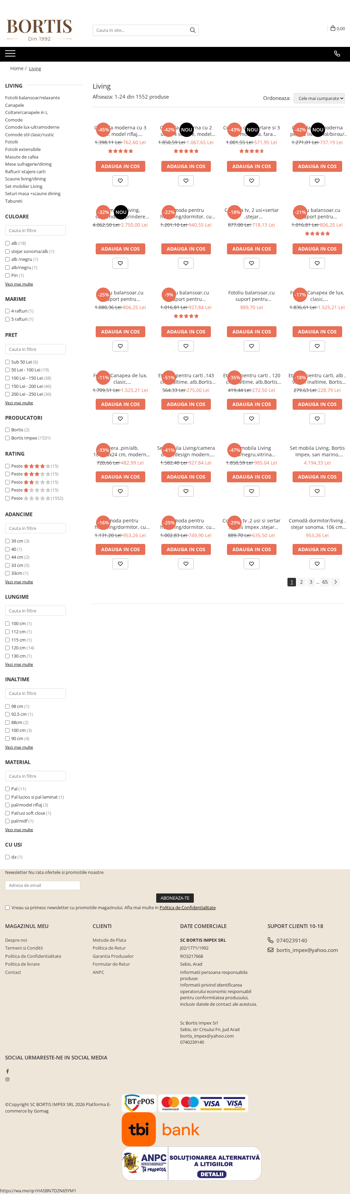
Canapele (14, 105)
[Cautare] (193, 30)
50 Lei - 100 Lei (25, 370)
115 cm (18, 640)
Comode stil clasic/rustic (29, 134)
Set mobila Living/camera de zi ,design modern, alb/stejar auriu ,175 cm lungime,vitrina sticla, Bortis (186, 451)
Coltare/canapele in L (26, 112)
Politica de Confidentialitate (188, 907)
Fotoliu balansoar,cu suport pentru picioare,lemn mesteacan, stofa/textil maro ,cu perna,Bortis (252, 295)
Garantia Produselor (113, 956)
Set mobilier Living (23, 186)
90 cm (17, 738)
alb (14, 243)
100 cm (18, 623)
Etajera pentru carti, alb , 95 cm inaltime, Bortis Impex (317, 378)
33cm (16, 573)
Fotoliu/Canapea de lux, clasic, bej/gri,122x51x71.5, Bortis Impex (120, 378)
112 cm (18, 631)
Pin (14, 275)
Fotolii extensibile (23, 149)
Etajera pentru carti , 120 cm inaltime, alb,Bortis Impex (251, 378)
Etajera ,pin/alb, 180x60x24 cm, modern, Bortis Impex (120, 451)
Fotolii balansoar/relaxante (32, 97)
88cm (16, 722)
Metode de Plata (109, 940)
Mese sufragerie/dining (28, 164)
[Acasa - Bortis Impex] (39, 30)
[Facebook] (7, 1071)
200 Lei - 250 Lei (27, 394)
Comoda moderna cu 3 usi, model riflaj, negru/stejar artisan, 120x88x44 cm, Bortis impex (120, 130)
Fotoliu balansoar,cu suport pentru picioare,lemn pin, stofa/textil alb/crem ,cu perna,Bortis (317, 213)
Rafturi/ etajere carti (25, 171)
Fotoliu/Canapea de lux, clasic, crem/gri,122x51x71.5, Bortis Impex (317, 295)
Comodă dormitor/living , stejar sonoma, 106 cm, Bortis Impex (317, 523)
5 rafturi (19, 319)
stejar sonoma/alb (29, 251)
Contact (13, 972)
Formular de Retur (111, 964)
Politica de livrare (22, 964)
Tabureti (13, 201)
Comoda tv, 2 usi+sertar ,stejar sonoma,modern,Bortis (252, 213)
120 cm (18, 648)
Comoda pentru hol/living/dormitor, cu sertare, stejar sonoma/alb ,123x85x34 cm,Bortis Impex (120, 523)
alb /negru (21, 259)
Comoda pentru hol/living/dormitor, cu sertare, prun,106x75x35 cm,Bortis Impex (186, 523)
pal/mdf (19, 821)
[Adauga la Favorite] (120, 180)
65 (325, 582)
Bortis (17, 430)
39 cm (17, 541)
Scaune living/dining (25, 179)
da (13, 857)
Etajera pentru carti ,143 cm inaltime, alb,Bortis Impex (186, 378)
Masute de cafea (21, 157)
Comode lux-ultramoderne (32, 127)
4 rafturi (19, 311)
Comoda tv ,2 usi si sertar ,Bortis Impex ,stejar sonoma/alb (252, 523)
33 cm (17, 565)
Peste (17, 466)
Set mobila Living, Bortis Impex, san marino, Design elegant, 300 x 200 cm (317, 451)
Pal (14, 789)
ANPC (98, 972)
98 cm (17, 706)
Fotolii (11, 142)
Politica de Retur (109, 948)
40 (13, 549)
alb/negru (21, 267)
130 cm (18, 656)
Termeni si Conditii (24, 948)
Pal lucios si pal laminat (34, 797)
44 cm (17, 557)
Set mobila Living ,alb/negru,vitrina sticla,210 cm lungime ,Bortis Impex (252, 451)
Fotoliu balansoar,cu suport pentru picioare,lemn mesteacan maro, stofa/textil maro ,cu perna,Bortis (120, 295)
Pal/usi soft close (28, 813)
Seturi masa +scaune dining (32, 193)
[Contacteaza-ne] (337, 54)
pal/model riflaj (26, 805)
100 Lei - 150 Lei (27, 378)
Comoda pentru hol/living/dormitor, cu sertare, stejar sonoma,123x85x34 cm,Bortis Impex (186, 213)
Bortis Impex (24, 438)
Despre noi (16, 940)
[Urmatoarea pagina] (335, 582)
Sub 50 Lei (21, 362)
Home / (19, 68)
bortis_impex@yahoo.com (306, 950)
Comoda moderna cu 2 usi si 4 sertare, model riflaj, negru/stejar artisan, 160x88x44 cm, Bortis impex (186, 130)
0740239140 (291, 940)
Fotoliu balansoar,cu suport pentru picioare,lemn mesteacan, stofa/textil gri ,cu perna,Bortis (186, 295)
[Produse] (11, 55)
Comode (14, 120)
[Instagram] (7, 1079)
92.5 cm (19, 714)
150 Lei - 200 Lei (27, 386)
